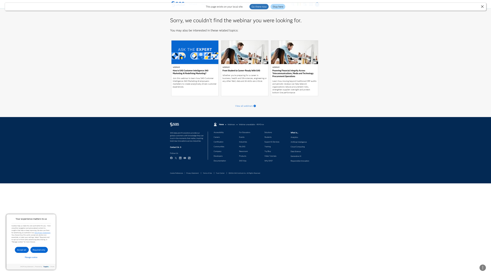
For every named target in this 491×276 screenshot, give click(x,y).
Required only (39, 250)
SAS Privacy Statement (42, 233)
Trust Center (220, 173)
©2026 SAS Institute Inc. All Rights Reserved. (244, 173)
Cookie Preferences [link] (176, 173)
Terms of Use (207, 173)
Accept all (21, 250)
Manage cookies (31, 257)
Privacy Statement (192, 173)
